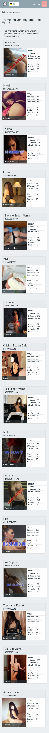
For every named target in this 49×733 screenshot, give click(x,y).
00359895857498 (11, 89)
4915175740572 (12, 45)
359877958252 (9, 349)
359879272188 (11, 392)
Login (39, 3)
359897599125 (11, 305)
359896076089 (9, 175)
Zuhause (6, 12)
